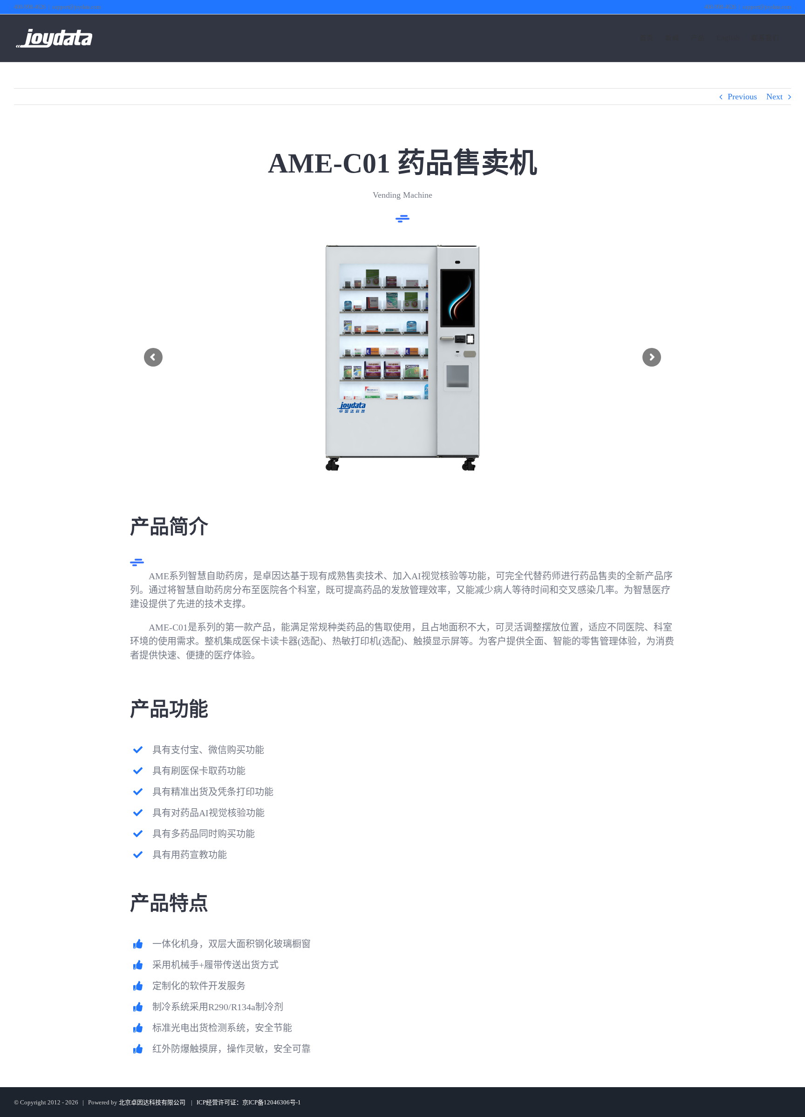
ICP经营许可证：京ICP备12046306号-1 (248, 1102)
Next (774, 96)
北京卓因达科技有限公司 (152, 1102)
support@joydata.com (76, 7)
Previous (742, 96)
